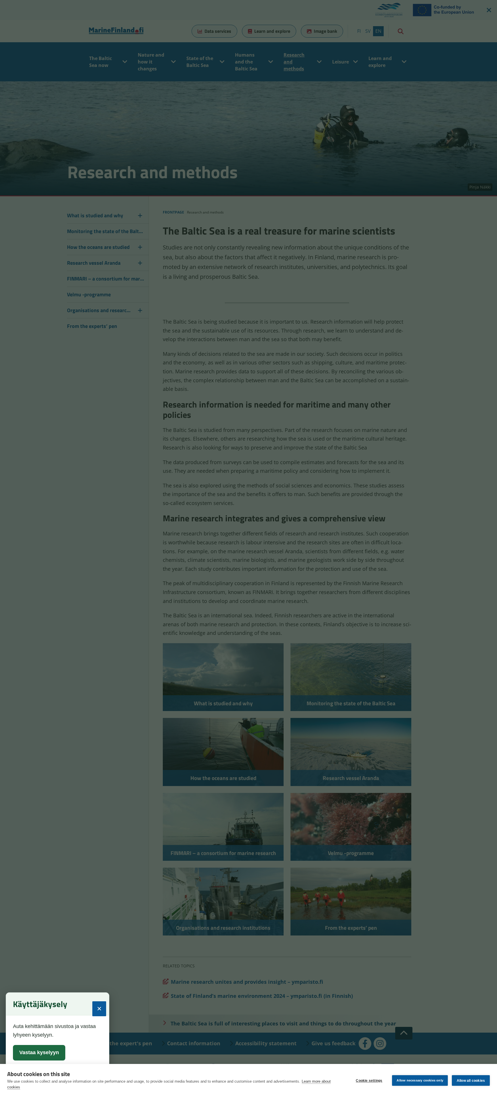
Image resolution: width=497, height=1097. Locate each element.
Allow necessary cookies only (420, 1080)
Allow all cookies (471, 1081)
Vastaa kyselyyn (39, 1052)
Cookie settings (369, 1081)
